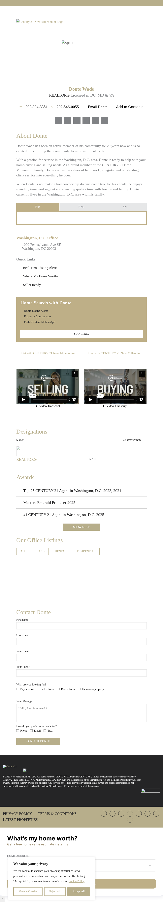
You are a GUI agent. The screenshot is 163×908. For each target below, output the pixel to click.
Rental (60, 551)
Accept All (79, 891)
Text (50, 730)
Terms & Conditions (57, 814)
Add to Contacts (130, 107)
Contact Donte (38, 741)
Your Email (22, 651)
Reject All (54, 891)
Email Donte (97, 107)
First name (22, 619)
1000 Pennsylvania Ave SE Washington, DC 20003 (41, 247)
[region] (51, 878)
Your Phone (23, 666)
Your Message (24, 701)
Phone (23, 730)
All (23, 551)
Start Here (81, 333)
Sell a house (47, 689)
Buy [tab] (38, 206)
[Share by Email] (3, 482)
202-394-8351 (33, 107)
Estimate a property (93, 689)
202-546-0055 (65, 107)
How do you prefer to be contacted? (36, 726)
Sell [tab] (125, 206)
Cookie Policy (76, 881)
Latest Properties (20, 820)
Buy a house (27, 689)
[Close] (91, 860)
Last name (22, 635)
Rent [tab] (81, 206)
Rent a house (68, 689)
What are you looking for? (31, 684)
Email (37, 730)
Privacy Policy (17, 814)
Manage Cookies (28, 891)
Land (41, 551)
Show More (81, 527)
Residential (86, 551)
